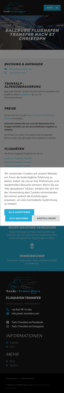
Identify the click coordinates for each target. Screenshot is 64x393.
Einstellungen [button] (46, 218)
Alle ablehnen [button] (18, 218)
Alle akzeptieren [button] (19, 212)
